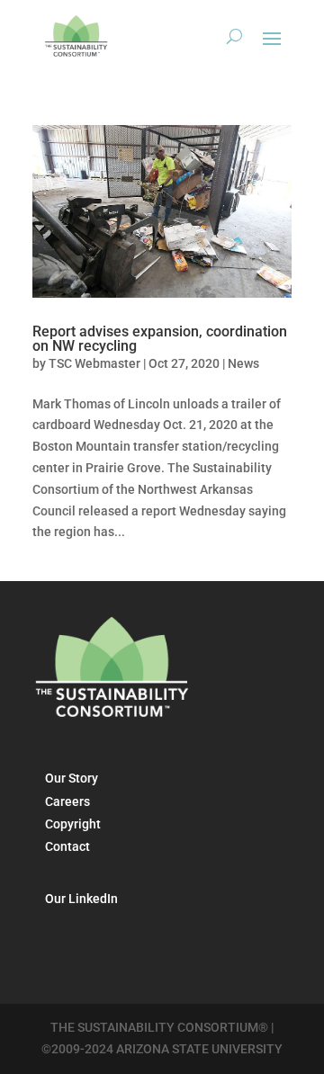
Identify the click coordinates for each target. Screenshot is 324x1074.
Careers (67, 801)
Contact (67, 846)
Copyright (73, 824)
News (243, 363)
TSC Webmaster (94, 363)
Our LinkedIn (81, 898)
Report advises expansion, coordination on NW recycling (159, 338)
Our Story (71, 778)
